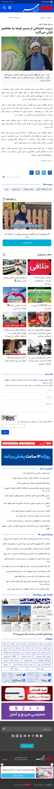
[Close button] (52, 764)
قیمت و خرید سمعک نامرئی (23, 664)
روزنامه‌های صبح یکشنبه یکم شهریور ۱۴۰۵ (34, 634)
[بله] (37, 736)
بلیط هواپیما (28, 660)
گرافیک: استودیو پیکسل (21, 785)
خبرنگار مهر (40, 89)
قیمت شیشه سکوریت (17, 643)
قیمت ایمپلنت (26, 656)
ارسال (5, 432)
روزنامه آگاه (14, 668)
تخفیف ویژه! (18, 775)
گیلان (42, 18)
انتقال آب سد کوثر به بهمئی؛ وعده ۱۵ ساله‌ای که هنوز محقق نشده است (26, 504)
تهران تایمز (40, 668)
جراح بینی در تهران (44, 643)
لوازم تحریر (31, 643)
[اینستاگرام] (33, 736)
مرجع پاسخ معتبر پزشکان (12, 652)
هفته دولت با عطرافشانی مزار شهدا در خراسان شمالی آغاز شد (28, 521)
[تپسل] (3, 199)
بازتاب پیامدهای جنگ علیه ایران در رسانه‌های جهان (32, 576)
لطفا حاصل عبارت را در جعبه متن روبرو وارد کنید (35, 421)
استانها (49, 18)
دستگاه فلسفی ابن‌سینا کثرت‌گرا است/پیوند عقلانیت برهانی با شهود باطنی (26, 527)
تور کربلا (18, 648)
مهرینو (6, 664)
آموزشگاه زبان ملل (44, 664)
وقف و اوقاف (28, 189)
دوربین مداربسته (31, 652)
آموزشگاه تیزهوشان (44, 660)
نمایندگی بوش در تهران (11, 660)
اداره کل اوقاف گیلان (44, 189)
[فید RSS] (21, 736)
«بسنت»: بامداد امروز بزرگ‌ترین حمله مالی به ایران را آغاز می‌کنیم (27, 538)
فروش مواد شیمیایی (43, 656)
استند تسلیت (7, 648)
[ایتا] (13, 736)
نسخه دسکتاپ (27, 745)
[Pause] (5, 227)
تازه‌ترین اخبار (46, 468)
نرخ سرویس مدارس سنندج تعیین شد (36, 473)
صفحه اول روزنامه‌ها (43, 595)
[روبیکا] (25, 736)
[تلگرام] (41, 736)
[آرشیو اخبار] (17, 736)
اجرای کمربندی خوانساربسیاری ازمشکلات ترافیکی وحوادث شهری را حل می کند (27, 489)
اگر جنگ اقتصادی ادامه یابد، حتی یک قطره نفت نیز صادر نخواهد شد (26, 566)
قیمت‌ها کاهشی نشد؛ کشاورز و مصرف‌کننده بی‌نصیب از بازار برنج (27, 553)
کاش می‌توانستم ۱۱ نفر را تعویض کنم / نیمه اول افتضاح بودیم (28, 571)
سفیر (4, 643)
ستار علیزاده (16, 189)
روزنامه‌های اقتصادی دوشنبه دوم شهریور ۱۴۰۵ (33, 483)
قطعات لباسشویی (10, 656)
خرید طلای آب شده (44, 648)
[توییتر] (29, 736)
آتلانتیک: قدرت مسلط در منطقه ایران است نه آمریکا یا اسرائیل (28, 548)
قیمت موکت (29, 648)
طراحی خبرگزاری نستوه (41, 785)
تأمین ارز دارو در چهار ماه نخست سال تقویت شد (33, 516)
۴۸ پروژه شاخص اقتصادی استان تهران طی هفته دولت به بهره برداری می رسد (28, 582)
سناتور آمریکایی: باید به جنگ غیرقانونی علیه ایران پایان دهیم (28, 589)
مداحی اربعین (46, 652)
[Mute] (9, 227)
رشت (6, 189)
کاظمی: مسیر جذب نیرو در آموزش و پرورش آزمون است (30, 511)
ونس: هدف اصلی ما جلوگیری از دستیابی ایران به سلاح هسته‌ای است (27, 560)
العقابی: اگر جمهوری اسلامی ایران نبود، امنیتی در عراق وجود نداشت (26, 543)
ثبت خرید (27, 242)
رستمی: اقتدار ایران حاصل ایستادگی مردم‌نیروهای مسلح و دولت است (27, 497)
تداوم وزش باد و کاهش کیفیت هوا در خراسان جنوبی (31, 478)
